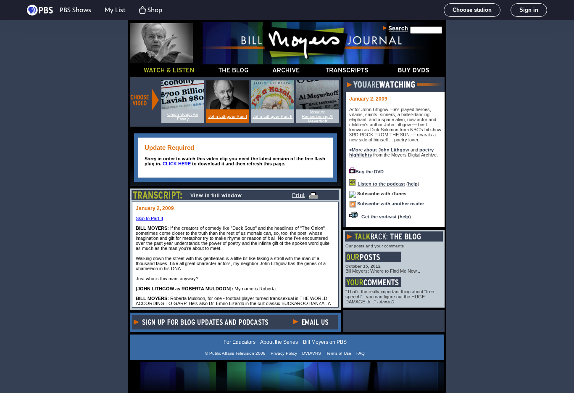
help (413, 183)
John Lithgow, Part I (227, 116)
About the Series (279, 342)
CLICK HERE (177, 163)
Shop (154, 10)
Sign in (528, 10)
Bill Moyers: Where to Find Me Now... (382, 271)
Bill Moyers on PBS (325, 342)
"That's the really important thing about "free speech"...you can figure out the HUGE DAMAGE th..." (389, 296)
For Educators (239, 342)
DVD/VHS (311, 353)
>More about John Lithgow (379, 149)
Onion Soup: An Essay (182, 116)
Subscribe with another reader (390, 203)
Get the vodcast (379, 216)
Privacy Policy (284, 353)
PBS (40, 10)
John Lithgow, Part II (272, 116)
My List (115, 10)
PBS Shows (75, 10)
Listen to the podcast (381, 183)
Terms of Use (338, 353)
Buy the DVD (369, 171)
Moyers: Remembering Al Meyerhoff (317, 116)
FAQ (360, 353)
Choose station (472, 10)
